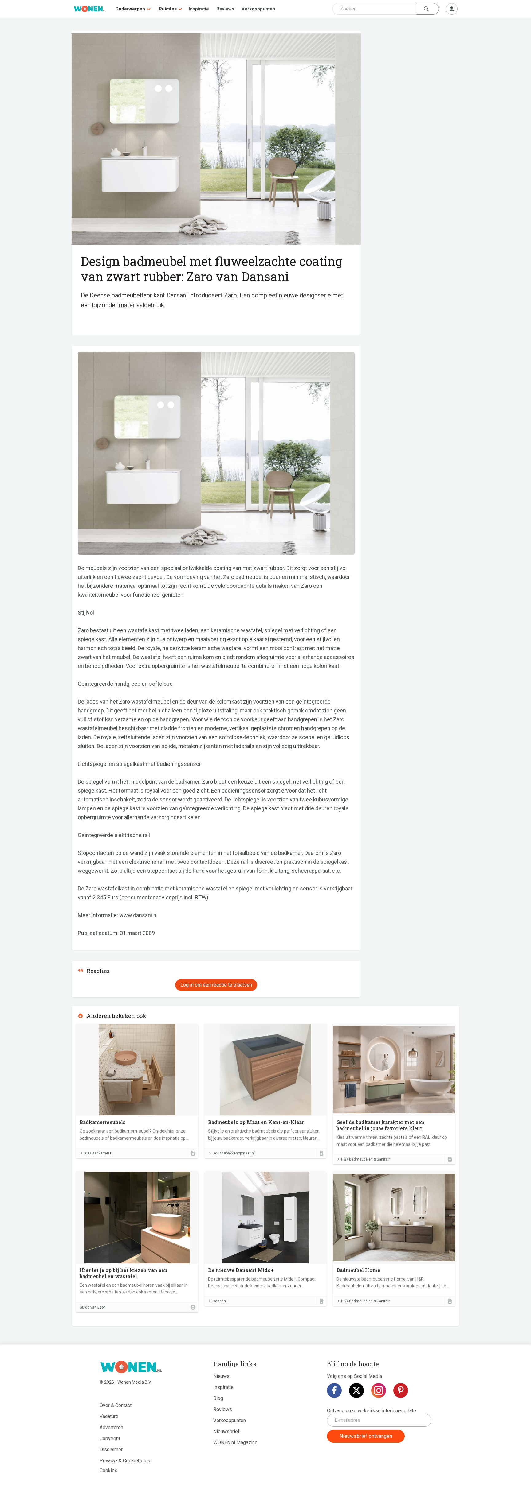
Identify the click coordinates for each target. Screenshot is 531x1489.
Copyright (110, 1438)
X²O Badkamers (98, 1153)
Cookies (108, 1470)
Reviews (225, 9)
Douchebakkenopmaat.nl (234, 1153)
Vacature (109, 1416)
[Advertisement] (413, 75)
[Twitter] (356, 1390)
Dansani (220, 1301)
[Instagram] (378, 1390)
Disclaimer (111, 1449)
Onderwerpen (130, 9)
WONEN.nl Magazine (235, 1442)
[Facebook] (334, 1390)
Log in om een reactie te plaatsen (216, 985)
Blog (218, 1398)
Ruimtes (168, 9)
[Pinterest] (400, 1390)
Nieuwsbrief (226, 1431)
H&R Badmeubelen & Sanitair (365, 1159)
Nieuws (221, 1376)
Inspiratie (199, 9)
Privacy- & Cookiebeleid (125, 1461)
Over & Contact (116, 1405)
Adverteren (111, 1427)
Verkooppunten (258, 9)
